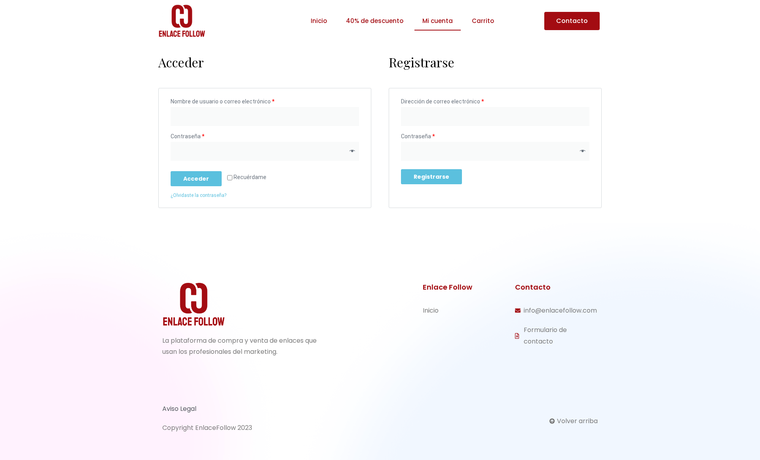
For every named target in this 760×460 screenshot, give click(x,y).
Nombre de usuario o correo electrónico (222, 101)
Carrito (483, 21)
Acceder (196, 179)
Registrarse (431, 177)
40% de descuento (374, 21)
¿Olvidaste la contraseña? (198, 195)
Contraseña (187, 136)
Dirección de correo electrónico (442, 101)
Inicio (319, 21)
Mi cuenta (437, 21)
